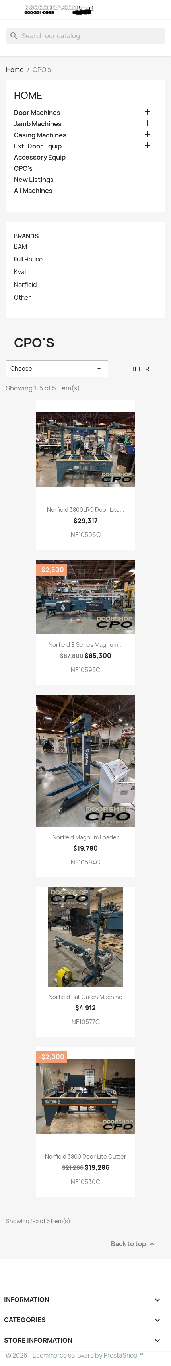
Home (28, 95)
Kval (20, 272)
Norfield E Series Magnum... (86, 644)
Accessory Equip (40, 157)
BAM (20, 247)
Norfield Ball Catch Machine (85, 997)
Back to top (134, 1244)
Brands (26, 236)
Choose (57, 368)
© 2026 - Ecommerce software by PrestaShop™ (74, 1355)
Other (22, 298)
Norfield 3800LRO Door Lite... (85, 509)
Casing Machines (40, 135)
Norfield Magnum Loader (85, 837)
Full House (28, 259)
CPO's (23, 168)
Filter (139, 369)
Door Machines (37, 113)
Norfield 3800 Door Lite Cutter (85, 1156)
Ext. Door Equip (38, 146)
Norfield (25, 285)
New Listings (34, 180)
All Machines (33, 191)
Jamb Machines (38, 124)
